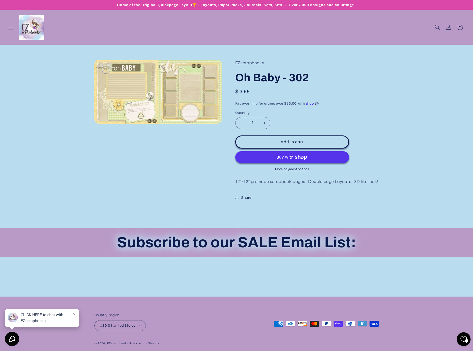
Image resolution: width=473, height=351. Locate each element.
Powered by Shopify (144, 343)
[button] (11, 27)
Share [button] (246, 198)
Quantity (242, 113)
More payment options (292, 169)
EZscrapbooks (117, 343)
